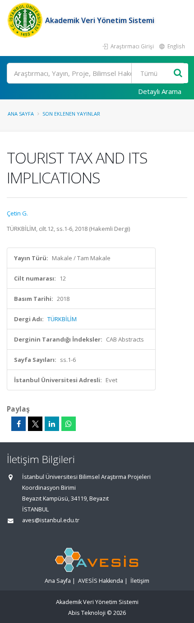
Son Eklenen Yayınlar (71, 113)
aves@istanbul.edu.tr (50, 520)
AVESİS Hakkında (100, 581)
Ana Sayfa (21, 113)
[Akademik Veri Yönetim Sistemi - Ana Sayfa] (26, 20)
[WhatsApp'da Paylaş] (68, 424)
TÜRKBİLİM (62, 319)
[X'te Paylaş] (35, 424)
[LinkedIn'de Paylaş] (52, 424)
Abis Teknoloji (87, 613)
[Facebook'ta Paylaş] (18, 424)
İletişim (139, 581)
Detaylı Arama (159, 91)
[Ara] (178, 73)
